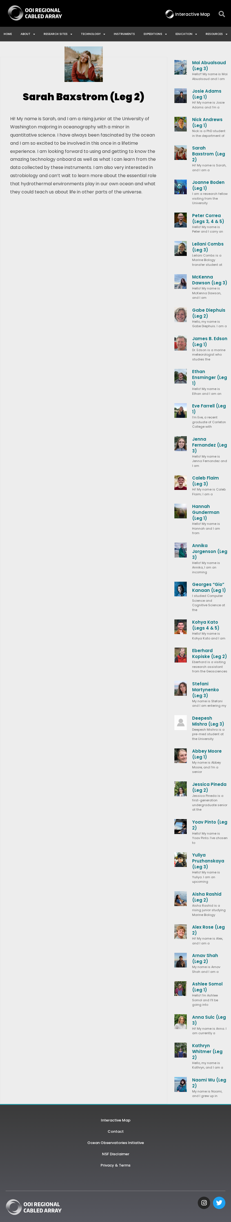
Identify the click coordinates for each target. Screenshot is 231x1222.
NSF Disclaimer (115, 1154)
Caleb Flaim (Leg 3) (205, 481)
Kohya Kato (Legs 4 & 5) (205, 625)
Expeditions (153, 34)
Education (184, 34)
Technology (91, 34)
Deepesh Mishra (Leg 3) (208, 721)
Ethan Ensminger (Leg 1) (209, 377)
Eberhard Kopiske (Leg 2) (209, 653)
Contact (116, 1131)
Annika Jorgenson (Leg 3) (209, 551)
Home (8, 34)
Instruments (124, 34)
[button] (222, 14)
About (25, 34)
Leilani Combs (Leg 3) (208, 247)
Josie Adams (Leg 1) (206, 94)
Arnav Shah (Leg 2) (205, 958)
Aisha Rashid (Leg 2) (206, 897)
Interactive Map (115, 1120)
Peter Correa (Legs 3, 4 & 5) (208, 218)
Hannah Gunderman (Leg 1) (205, 512)
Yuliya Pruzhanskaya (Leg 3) (208, 861)
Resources (214, 34)
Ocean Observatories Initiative (115, 1142)
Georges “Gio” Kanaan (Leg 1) (209, 587)
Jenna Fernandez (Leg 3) (209, 445)
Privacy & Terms (115, 1165)
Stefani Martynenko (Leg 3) (205, 690)
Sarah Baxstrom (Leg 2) (208, 154)
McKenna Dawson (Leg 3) (209, 280)
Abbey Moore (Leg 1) (207, 754)
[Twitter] (219, 1203)
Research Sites (56, 34)
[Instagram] (204, 1203)
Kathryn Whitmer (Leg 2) (207, 1051)
